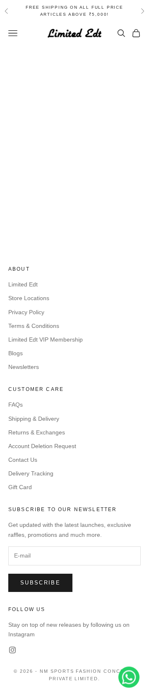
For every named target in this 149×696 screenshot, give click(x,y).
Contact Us (22, 459)
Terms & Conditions (33, 326)
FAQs (15, 404)
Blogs (15, 353)
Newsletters (23, 367)
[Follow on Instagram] (12, 650)
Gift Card (20, 487)
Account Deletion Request (42, 446)
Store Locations (28, 298)
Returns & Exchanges (36, 432)
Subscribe (40, 583)
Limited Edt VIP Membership (45, 339)
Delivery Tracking (30, 473)
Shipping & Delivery (33, 418)
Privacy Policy (26, 312)
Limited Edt (23, 284)
